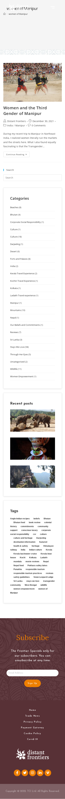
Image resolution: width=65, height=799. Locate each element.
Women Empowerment (21, 376)
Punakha (18, 569)
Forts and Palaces (19, 258)
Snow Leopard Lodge (43, 577)
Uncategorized (17, 361)
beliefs (37, 518)
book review (34, 522)
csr (34, 534)
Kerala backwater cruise (25, 554)
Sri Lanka (14, 339)
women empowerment (24, 589)
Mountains (15, 310)
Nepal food (19, 565)
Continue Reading (15, 154)
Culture (14, 229)
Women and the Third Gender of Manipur (25, 110)
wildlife (43, 585)
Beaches (14, 207)
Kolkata (14, 288)
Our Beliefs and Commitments (25, 324)
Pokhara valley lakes (37, 565)
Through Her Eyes (19, 354)
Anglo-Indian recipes (20, 518)
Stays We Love (17, 346)
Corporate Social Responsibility (25, 222)
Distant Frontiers (16, 121)
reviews (49, 573)
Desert (13, 251)
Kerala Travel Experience (22, 273)
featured (43, 542)
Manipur (20, 125)
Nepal (13, 317)
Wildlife (13, 368)
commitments (27, 526)
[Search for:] (32, 177)
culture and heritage (23, 538)
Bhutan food (19, 522)
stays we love (32, 581)
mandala (18, 561)
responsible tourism (35, 569)
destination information (24, 542)
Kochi (22, 557)
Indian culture (35, 550)
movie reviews (32, 561)
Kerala (49, 550)
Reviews (14, 332)
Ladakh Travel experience (22, 295)
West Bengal (31, 585)
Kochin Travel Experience (22, 280)
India (10, 125)
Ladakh (43, 557)
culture (43, 534)
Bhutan (14, 214)
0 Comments (39, 125)
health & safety (21, 546)
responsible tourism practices (28, 573)
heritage (36, 546)
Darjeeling (15, 244)
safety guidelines (22, 577)
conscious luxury (29, 530)
